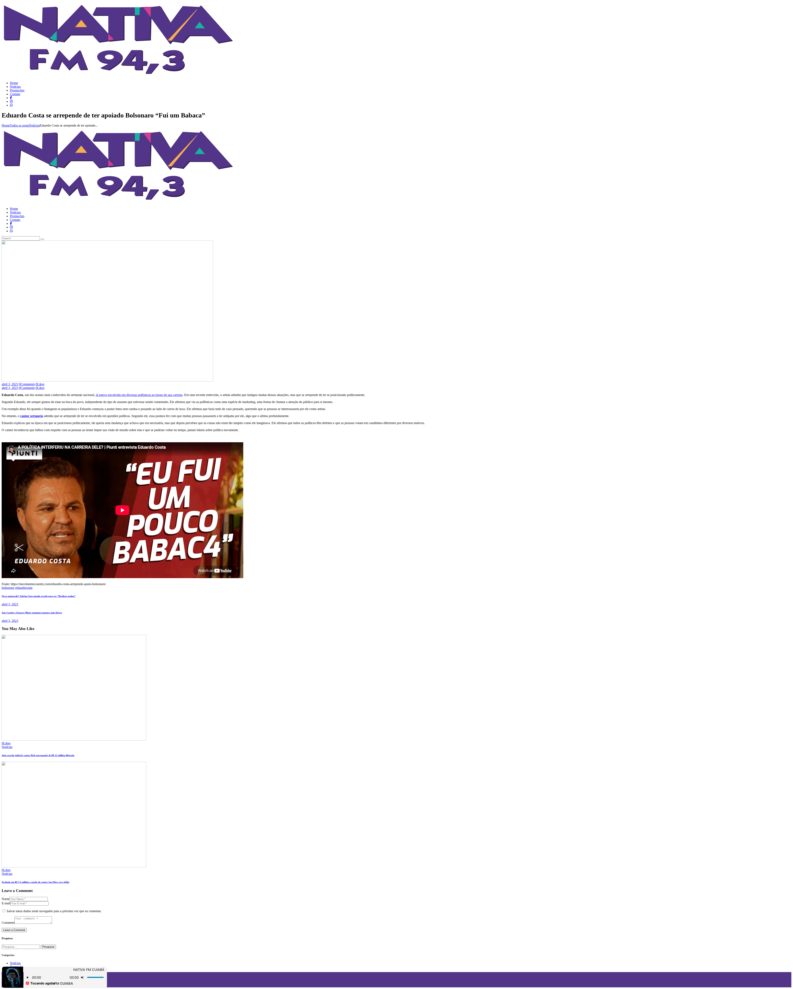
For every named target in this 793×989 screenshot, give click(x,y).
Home (6, 125)
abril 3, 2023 (10, 384)
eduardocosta (23, 587)
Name (5, 899)
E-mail (6, 903)
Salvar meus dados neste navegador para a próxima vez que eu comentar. (54, 911)
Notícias (34, 125)
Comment (8, 922)
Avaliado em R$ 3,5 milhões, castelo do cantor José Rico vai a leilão (35, 882)
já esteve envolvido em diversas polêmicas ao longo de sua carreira (139, 395)
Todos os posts (19, 125)
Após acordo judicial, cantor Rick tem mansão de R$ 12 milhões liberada (38, 755)
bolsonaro (8, 587)
